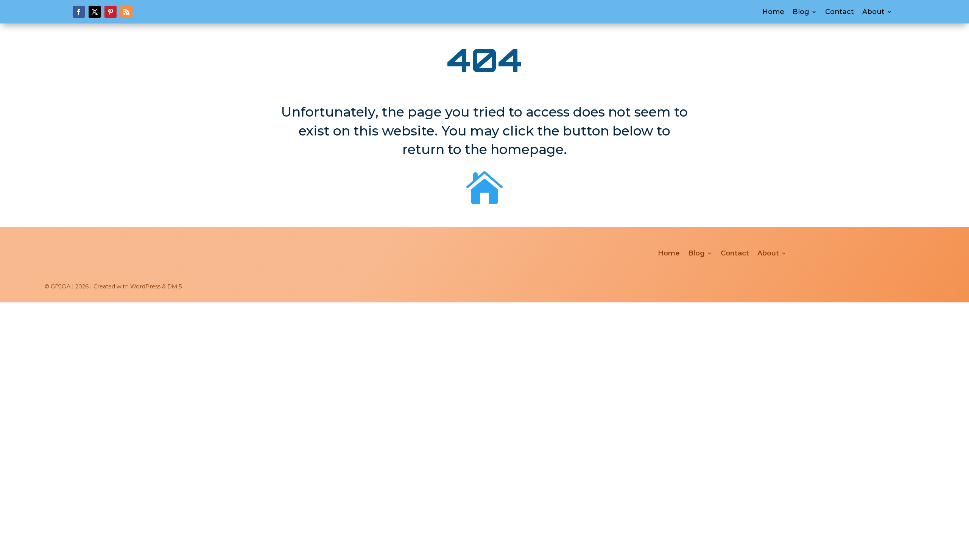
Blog (801, 12)
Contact (839, 12)
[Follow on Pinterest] (110, 12)
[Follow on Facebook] (79, 12)
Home (773, 12)
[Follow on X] (95, 12)
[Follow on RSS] (126, 12)
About (873, 12)
